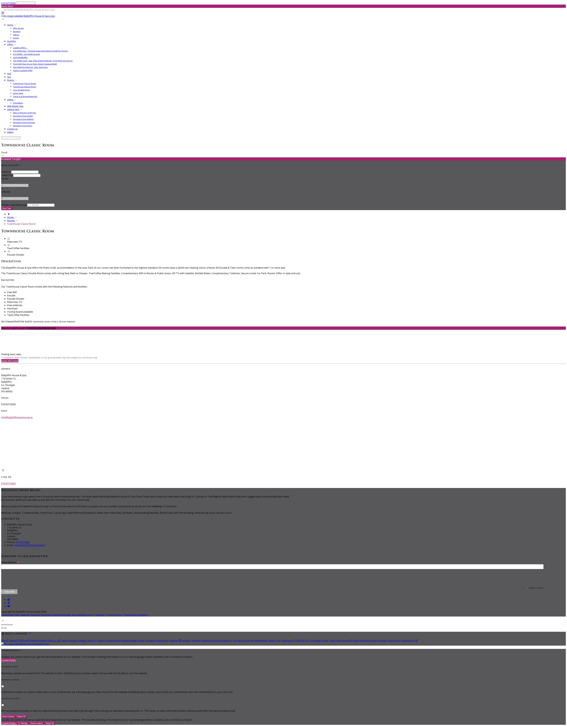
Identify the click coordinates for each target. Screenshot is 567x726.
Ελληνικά (24, 640)
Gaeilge (82, 640)
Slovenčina (407, 640)
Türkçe (271, 640)
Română (355, 640)
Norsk (250, 640)
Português (315, 640)
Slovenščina (393, 640)
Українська (287, 640)
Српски (374, 640)
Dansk (4, 640)
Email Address (10, 562)
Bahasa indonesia (211, 640)
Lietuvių (91, 640)
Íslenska (241, 640)
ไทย (278, 640)
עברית (233, 640)
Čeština (173, 640)
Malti (141, 640)
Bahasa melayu (129, 640)
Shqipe (382, 640)
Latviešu (101, 640)
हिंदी (180, 640)
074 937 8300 (8, 3)
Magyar (186, 640)
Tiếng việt (334, 640)
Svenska (364, 640)
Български (151, 640)
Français (72, 640)
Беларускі (163, 640)
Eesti (50, 640)
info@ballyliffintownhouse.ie (17, 417)
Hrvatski (196, 640)
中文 (415, 640)
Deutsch (13, 640)
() (14, 205)
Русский (345, 640)
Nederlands (260, 640)
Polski (325, 640)
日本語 (297, 640)
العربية (57, 640)
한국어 (305, 640)
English (34, 640)
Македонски (113, 640)
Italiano (225, 640)
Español (42, 640)
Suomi (64, 640)
